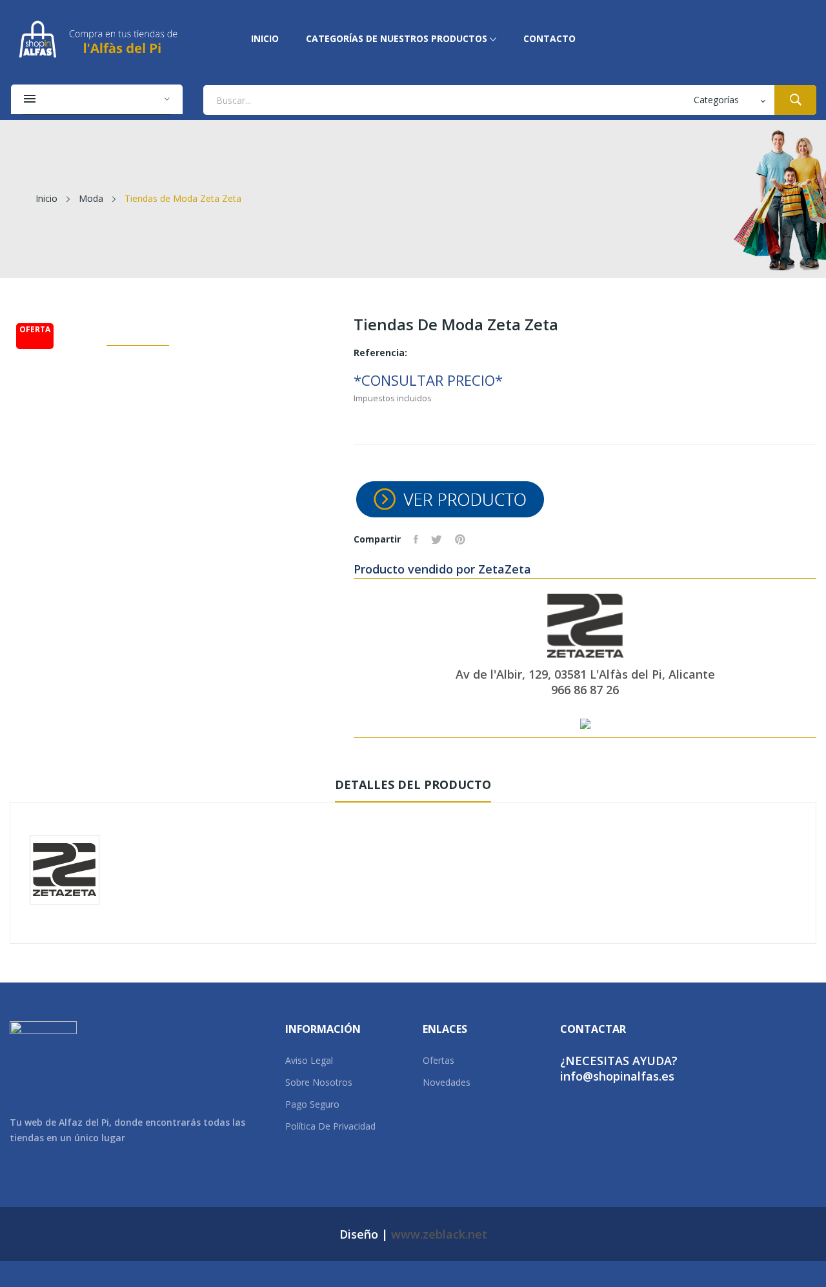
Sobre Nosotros (318, 1082)
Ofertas (438, 1060)
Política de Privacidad (330, 1126)
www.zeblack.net (439, 1234)
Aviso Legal (309, 1060)
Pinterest (460, 539)
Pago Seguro (312, 1104)
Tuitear (436, 539)
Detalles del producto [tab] (413, 784)
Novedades (446, 1082)
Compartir (416, 539)
